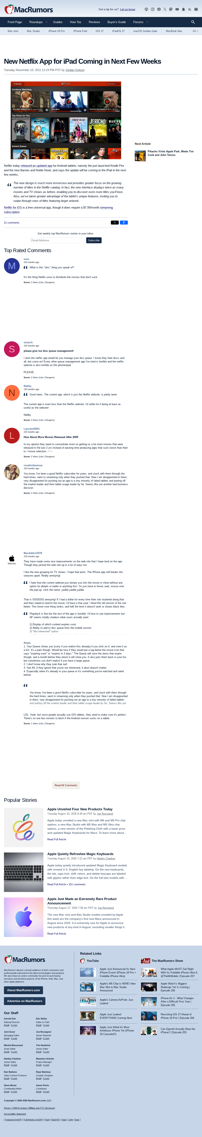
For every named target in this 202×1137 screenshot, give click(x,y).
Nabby (27, 386)
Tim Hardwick (43, 1045)
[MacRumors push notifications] (183, 9)
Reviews (94, 22)
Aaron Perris (42, 1085)
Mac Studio (33, 31)
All (195, 31)
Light (70, 1119)
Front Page (15, 22)
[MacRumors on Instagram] (153, 9)
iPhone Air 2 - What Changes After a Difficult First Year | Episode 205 (177, 1002)
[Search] (194, 22)
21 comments (12, 222)
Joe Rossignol (105, 813)
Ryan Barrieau (43, 1072)
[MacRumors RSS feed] (190, 9)
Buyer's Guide (117, 22)
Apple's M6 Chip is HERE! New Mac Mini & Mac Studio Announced (118, 987)
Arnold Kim (10, 1018)
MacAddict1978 (33, 553)
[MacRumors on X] (164, 9)
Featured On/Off (13, 1119)
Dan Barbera (10, 1072)
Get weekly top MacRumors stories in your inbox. (66, 233)
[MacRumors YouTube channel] (177, 9)
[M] (12, 272)
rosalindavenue (33, 465)
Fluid (47, 1119)
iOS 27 (100, 31)
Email (6, 1025)
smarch (28, 342)
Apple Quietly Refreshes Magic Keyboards (80, 854)
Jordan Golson (74, 70)
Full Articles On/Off (33, 1119)
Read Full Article (56, 839)
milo (26, 259)
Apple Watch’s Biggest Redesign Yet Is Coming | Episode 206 (175, 987)
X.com (14, 1025)
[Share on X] (115, 223)
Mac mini (13, 31)
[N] (12, 399)
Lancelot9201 (32, 428)
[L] (12, 442)
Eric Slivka (41, 1018)
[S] (12, 356)
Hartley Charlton (106, 858)
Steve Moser (10, 1085)
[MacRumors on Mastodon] (171, 9)
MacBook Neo (174, 31)
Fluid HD (55, 1119)
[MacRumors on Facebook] (159, 9)
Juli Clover (9, 1032)
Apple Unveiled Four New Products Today (79, 809)
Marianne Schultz (45, 1058)
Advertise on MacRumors (24, 1001)
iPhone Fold (80, 31)
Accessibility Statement (15, 1114)
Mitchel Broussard (13, 1045)
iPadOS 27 (118, 31)
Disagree (49, 282)
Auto (64, 1119)
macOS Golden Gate (145, 31)
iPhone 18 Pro (57, 31)
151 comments (77, 884)
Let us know (127, 9)
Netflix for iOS (13, 207)
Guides (58, 22)
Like (41, 282)
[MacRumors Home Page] (28, 9)
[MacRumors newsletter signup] (196, 9)
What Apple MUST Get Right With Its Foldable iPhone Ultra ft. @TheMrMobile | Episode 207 (179, 972)
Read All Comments (66, 785)
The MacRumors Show (167, 960)
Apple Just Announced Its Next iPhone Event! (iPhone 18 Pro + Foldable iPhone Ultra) (118, 972)
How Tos (75, 22)
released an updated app (36, 165)
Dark (77, 1119)
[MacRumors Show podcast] (146, 9)
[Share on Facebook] (124, 223)
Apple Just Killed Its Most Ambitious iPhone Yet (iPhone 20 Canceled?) (117, 1031)
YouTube (93, 960)
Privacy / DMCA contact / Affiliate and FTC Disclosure (29, 1108)
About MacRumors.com (23, 990)
